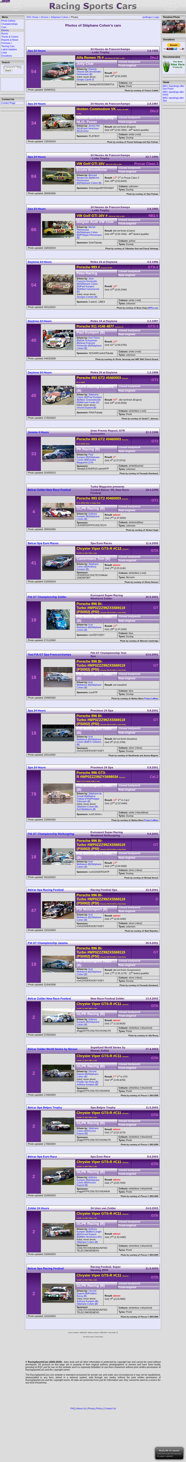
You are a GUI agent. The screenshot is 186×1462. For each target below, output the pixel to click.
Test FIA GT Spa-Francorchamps (49, 654)
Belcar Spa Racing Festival (46, 889)
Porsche (83, 267)
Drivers (44, 17)
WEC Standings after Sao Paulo (173, 87)
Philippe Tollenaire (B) (88, 800)
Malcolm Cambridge (149, 641)
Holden (82, 109)
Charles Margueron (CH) (86, 461)
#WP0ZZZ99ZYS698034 (99, 777)
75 (99, 57)
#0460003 (113, 378)
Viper (96, 548)
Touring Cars (8, 46)
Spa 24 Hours (37, 50)
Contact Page (8, 103)
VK (113, 109)
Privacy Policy (95, 1408)
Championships (9, 24)
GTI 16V (97, 164)
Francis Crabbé (151, 90)
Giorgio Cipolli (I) (85, 79)
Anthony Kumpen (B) (87, 515)
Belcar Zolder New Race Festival (49, 489)
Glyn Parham (152, 142)
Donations (6, 56)
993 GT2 (98, 378)
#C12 (117, 548)
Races (4, 33)
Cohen (90, 71)
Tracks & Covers (9, 36)
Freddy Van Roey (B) (87, 1082)
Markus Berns (137, 698)
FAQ (72, 1408)
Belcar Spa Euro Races (43, 543)
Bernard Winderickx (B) (87, 176)
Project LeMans (151, 698)
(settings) (147, 17)
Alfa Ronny (153, 1035)
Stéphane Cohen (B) (90, 183)
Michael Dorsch (151, 878)
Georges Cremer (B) (87, 297)
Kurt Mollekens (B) (85, 626)
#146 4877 (106, 326)
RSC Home (33, 17)
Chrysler (84, 548)
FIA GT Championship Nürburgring (51, 833)
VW (79, 164)
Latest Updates (9, 49)
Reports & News (9, 40)
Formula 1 (6, 43)
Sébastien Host (132, 248)
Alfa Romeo (86, 57)
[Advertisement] (12, 84)
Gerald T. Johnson (150, 419)
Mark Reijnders (151, 931)
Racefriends (133, 755)
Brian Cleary (142, 308)
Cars (3, 27)
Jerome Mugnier (151, 755)
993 (94, 267)
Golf (86, 164)
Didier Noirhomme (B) (89, 73)
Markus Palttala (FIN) (86, 797)
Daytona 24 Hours (40, 261)
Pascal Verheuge (134, 142)
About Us (81, 1408)
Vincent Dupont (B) (86, 407)
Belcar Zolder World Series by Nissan (52, 1049)
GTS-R (106, 548)
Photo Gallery (8, 21)
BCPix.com (153, 308)
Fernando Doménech (149, 473)
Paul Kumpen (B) (85, 455)
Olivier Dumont (151, 582)
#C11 (117, 1004)
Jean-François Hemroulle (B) (87, 281)
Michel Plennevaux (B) (88, 180)
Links (4, 52)
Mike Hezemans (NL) (91, 1237)
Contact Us (110, 1408)
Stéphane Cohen (59, 17)
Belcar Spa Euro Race (42, 1156)
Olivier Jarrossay (123, 359)
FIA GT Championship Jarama (48, 942)
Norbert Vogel (152, 530)
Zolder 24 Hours (38, 1208)
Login (156, 17)
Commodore (100, 109)
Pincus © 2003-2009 (149, 1095)
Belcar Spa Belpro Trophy (45, 1107)
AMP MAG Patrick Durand (146, 359)
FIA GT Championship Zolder (47, 596)
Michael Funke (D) (89, 402)
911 (94, 326)
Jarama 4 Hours (38, 432)
